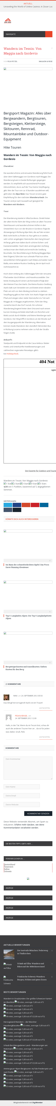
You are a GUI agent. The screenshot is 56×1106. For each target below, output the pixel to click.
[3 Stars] (24, 483)
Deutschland (9, 864)
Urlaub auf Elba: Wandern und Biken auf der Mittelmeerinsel (31, 965)
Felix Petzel (12, 61)
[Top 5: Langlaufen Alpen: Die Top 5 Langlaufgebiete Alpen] (28, 597)
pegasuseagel (21, 716)
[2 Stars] (15, 483)
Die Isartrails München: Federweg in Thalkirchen (32, 952)
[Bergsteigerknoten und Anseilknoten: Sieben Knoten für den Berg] (28, 648)
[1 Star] (7, 483)
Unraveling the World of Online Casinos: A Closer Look (29, 6)
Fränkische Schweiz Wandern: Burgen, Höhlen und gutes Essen (32, 978)
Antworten (44, 708)
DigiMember (37, 1102)
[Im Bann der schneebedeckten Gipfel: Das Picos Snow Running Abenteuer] (28, 545)
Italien (6, 869)
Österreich (8, 867)
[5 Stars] (42, 483)
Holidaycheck (12, 353)
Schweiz (7, 871)
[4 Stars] (33, 483)
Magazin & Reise (45, 61)
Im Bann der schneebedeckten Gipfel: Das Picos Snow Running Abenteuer (27, 566)
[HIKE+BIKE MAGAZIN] (28, 20)
